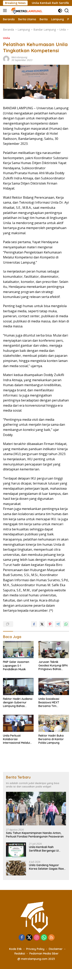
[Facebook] (22, 937)
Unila (6, 38)
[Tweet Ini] (42, 624)
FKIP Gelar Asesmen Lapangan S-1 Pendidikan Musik (16, 665)
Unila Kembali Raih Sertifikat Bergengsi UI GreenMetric (44, 848)
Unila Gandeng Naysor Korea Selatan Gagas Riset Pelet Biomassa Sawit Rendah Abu (47, 866)
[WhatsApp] (44, 937)
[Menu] (5, 10)
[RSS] (51, 937)
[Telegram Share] (58, 624)
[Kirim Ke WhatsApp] (66, 624)
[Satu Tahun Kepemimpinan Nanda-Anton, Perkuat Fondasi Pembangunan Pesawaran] (36, 808)
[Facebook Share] (34, 624)
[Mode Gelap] (60, 10)
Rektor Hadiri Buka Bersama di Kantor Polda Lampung (51, 739)
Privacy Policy (35, 949)
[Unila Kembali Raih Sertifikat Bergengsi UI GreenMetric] (16, 849)
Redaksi (19, 953)
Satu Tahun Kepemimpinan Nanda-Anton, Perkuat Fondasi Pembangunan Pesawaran (35, 834)
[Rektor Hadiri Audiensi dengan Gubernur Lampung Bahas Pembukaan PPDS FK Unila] (18, 686)
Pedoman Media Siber (44, 953)
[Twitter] (29, 937)
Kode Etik (15, 949)
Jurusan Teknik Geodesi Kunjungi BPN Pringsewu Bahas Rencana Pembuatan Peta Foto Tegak (53, 665)
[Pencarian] (66, 10)
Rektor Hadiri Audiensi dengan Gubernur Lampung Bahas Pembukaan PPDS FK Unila (17, 702)
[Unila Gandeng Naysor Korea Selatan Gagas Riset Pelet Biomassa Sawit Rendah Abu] (16, 868)
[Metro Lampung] (26, 10)
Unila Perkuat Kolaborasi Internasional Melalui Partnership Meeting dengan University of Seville (17, 739)
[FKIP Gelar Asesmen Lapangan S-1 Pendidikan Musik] (18, 649)
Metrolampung (19, 57)
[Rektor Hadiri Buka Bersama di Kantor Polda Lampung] (53, 723)
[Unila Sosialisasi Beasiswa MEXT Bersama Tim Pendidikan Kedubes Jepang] (53, 686)
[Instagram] (36, 937)
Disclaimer (56, 949)
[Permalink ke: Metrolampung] (6, 58)
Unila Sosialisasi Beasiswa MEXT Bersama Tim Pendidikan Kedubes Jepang (51, 702)
